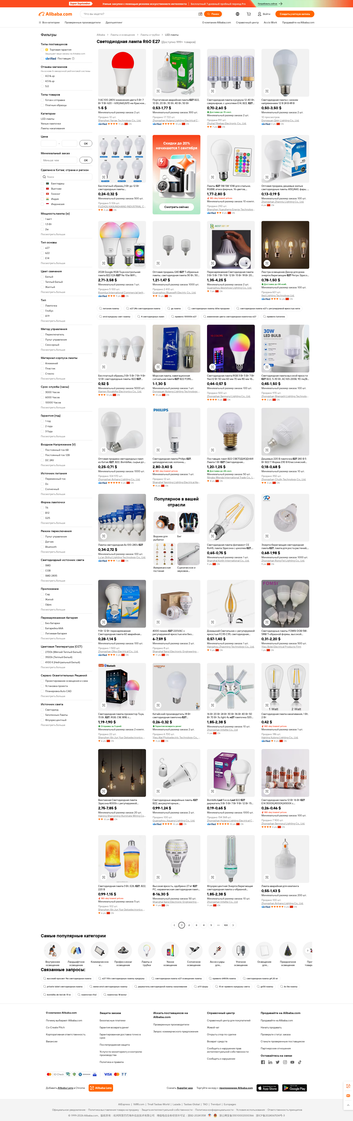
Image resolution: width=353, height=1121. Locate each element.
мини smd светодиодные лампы (110, 986)
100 (226, 925)
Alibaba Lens (65, 1087)
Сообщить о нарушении (221, 1058)
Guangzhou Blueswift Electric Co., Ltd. (174, 292)
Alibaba (101, 34)
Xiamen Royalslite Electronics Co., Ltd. (120, 391)
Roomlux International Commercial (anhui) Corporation (122, 292)
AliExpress (124, 1104)
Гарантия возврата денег (114, 1027)
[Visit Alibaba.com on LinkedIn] (270, 1062)
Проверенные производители (171, 1024)
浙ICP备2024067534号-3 (270, 1115)
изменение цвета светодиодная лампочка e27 (231, 316)
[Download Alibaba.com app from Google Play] (294, 1088)
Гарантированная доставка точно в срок (120, 1036)
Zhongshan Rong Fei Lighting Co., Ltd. (283, 560)
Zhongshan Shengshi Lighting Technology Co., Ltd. (285, 396)
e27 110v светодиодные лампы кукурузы (123, 978)
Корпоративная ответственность (65, 1034)
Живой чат (213, 1027)
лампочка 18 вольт (117, 994)
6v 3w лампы (290, 986)
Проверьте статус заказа (275, 1034)
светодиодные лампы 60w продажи (210, 308)
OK (86, 143)
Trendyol (216, 1104)
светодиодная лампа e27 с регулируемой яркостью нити (270, 308)
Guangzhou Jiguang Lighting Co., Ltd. (174, 820)
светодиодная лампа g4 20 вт (262, 978)
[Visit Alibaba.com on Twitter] (277, 1062)
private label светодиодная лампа (65, 986)
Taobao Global (192, 1104)
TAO (205, 1104)
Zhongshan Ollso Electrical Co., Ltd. (118, 651)
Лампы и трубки (150, 34)
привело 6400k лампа (224, 978)
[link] (348, 1086)
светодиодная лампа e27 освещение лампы (178, 978)
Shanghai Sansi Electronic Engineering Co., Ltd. (176, 651)
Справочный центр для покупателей (228, 1020)
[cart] (249, 14)
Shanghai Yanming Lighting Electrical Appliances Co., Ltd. (176, 482)
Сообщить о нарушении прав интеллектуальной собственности (228, 1050)
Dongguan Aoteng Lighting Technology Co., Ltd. (176, 391)
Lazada (177, 1104)
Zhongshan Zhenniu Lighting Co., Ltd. (282, 201)
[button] (200, 14)
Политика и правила (112, 1062)
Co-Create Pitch (55, 1027)
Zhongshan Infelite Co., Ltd (222, 729)
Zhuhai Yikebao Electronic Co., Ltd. (226, 123)
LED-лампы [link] (172, 34)
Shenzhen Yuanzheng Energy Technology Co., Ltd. (231, 209)
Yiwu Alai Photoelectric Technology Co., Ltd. (176, 737)
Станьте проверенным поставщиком (283, 1041)
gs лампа (176, 308)
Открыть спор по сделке (221, 1034)
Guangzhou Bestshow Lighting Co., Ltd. (229, 287)
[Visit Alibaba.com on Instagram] (285, 1062)
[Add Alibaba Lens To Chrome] (101, 1088)
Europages (230, 1104)
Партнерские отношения (276, 1048)
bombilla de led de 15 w (59, 994)
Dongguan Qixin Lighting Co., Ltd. (280, 120)
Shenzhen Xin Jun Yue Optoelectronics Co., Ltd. (122, 737)
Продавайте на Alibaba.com (277, 1020)
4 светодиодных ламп (152, 316)
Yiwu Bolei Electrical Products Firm (281, 646)
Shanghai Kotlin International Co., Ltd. (228, 560)
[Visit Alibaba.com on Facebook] (263, 1062)
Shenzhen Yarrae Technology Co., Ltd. (119, 120)
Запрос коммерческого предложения (175, 1031)
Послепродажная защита (115, 1044)
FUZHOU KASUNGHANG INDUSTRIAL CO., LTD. (122, 206)
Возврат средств (217, 1041)
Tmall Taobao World (158, 1104)
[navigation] (66, 480)
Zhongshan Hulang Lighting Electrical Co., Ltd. (176, 120)
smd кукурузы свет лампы (116, 316)
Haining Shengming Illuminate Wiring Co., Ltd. (122, 815)
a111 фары (203, 986)
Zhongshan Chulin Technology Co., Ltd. (283, 479)
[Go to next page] (233, 925)
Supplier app (185, 1087)
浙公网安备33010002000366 (236, 1115)
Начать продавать (271, 1027)
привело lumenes (276, 316)
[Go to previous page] (174, 925)
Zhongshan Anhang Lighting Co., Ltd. (119, 479)
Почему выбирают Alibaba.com (64, 1020)
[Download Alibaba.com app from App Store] (267, 1088)
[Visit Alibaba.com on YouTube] (292, 1062)
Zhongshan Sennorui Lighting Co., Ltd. (228, 396)
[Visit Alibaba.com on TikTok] (299, 1062)
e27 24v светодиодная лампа (145, 308)
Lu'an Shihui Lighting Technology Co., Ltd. (122, 557)
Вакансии (51, 1041)
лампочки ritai (89, 994)
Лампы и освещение (122, 34)
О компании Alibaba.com (61, 1012)
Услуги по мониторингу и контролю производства (121, 1053)
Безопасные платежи (112, 1020)
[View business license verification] (209, 1115)
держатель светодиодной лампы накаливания (162, 986)
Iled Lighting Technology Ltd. (277, 295)
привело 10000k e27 (185, 316)
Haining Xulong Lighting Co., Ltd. (279, 737)
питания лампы (111, 308)
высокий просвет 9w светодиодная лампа (69, 978)
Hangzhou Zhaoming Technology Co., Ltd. (230, 646)
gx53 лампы (267, 986)
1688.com (138, 1104)
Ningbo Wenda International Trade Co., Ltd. (231, 477)
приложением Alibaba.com (236, 1087)
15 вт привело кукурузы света (234, 986)
